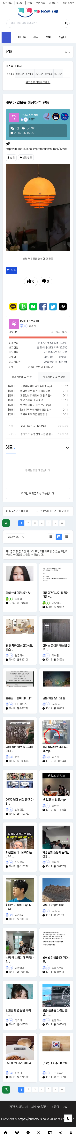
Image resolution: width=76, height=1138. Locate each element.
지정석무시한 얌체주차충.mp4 (36, 386)
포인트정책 (68, 3)
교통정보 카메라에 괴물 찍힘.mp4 (38, 395)
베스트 (22, 37)
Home (67, 52)
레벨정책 (54, 3)
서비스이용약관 (39, 1107)
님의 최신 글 (22, 376)
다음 (55, 523)
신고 (12, 157)
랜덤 (48, 37)
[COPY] (63, 306)
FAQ (29, 3)
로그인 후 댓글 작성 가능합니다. (38, 493)
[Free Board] (17, 1132)
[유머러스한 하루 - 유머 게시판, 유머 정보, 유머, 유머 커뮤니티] (38, 12)
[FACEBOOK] (43, 306)
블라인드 (27, 157)
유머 (9, 52)
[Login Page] (60, 1132)
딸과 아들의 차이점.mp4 (33, 426)
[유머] (11, 386)
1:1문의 (55, 1107)
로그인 (19, 3)
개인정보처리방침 (18, 1107)
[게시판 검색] (6, 523)
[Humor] (28, 1132)
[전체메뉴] (6, 37)
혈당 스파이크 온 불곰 (31, 400)
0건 (16, 128)
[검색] (66, 23)
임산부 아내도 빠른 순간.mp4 (35, 405)
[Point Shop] (50, 1132)
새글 (35, 37)
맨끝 (62, 523)
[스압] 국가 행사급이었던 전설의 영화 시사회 (43, 409)
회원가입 (7, 3)
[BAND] (23, 306)
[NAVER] (33, 306)
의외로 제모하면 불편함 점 (34, 414)
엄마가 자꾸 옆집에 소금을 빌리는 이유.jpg (37, 434)
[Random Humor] (38, 1132)
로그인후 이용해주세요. (38, 82)
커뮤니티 (63, 37)
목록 (13, 270)
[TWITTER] (53, 306)
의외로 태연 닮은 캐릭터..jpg (35, 391)
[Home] (5, 1132)
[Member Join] (71, 1132)
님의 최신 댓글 (54, 376)
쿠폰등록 (40, 3)
